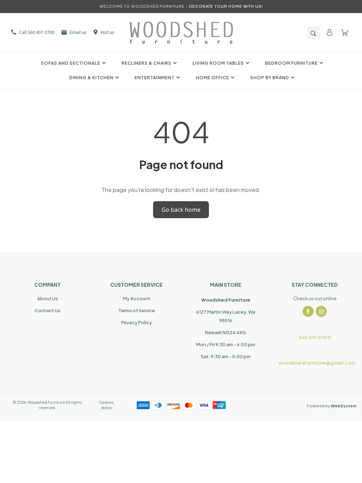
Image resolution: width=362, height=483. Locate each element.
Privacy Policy (136, 322)
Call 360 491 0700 (36, 32)
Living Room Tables (218, 63)
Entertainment (155, 77)
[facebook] (308, 311)
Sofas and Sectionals (70, 63)
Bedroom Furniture (291, 63)
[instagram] (321, 311)
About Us (47, 298)
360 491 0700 (314, 337)
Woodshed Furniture (46, 402)
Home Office (212, 77)
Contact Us (47, 310)
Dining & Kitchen (91, 77)
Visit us (107, 32)
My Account (136, 298)
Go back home (181, 210)
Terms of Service (136, 310)
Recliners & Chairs (146, 63)
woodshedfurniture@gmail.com (315, 363)
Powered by (331, 405)
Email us (78, 32)
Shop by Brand (269, 77)
